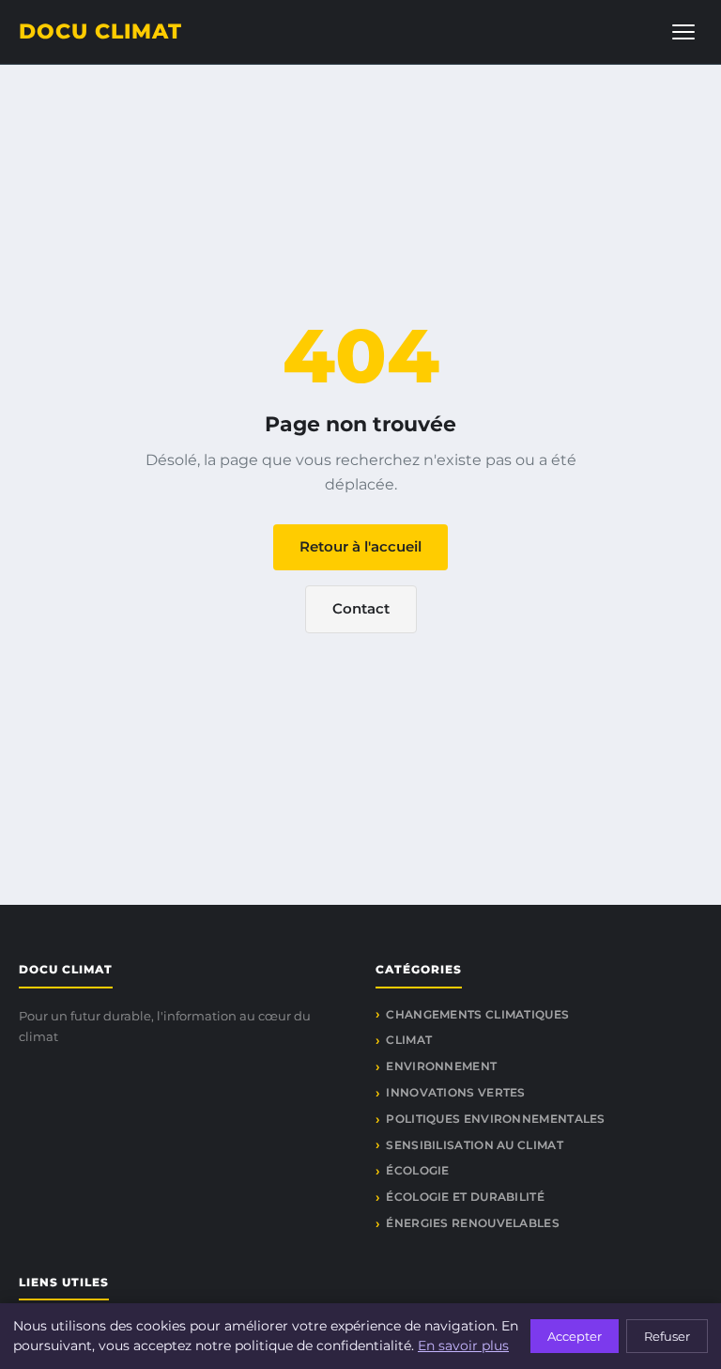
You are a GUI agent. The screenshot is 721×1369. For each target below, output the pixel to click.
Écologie (417, 1170)
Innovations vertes (455, 1092)
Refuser (667, 1336)
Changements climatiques (477, 1014)
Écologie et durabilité (465, 1197)
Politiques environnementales (495, 1119)
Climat (409, 1040)
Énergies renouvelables (473, 1223)
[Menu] (683, 32)
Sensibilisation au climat (474, 1145)
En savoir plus (463, 1345)
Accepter (574, 1336)
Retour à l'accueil (360, 546)
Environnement (441, 1066)
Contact (361, 608)
